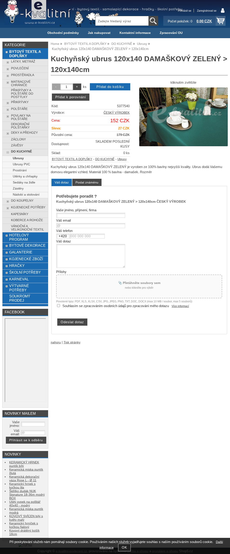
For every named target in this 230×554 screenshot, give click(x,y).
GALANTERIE (20, 252)
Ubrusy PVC (21, 164)
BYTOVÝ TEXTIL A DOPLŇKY (72, 159)
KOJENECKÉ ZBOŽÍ (26, 259)
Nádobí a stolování (26, 194)
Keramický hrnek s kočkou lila (22, 485)
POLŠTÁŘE (19, 109)
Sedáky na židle (24, 182)
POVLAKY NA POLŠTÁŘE (20, 117)
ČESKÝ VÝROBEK (117, 112)
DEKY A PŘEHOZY (24, 132)
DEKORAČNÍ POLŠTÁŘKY (20, 125)
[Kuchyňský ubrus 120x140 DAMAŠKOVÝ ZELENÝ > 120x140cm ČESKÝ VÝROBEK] (183, 116)
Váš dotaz (62, 182)
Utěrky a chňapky (25, 176)
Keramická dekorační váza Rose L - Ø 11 (24, 478)
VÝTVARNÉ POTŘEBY (19, 288)
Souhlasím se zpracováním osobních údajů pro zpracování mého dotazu (115, 306)
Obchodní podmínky (63, 33)
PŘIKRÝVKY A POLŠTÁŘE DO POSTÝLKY (22, 94)
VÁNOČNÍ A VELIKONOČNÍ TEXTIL (27, 228)
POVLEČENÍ (20, 68)
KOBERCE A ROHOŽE (27, 220)
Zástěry (18, 188)
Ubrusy (122, 159)
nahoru (56, 342)
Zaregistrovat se (207, 10)
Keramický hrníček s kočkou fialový (23, 525)
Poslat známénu (86, 182)
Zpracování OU (171, 33)
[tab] (61, 182)
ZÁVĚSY (17, 145)
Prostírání (20, 170)
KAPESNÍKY (19, 214)
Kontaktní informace (135, 33)
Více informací (180, 306)
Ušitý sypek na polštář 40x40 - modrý (24, 503)
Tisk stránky (72, 342)
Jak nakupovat (99, 33)
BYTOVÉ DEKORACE (27, 245)
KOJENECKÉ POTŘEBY (28, 207)
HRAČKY (17, 266)
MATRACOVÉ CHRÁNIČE (21, 83)
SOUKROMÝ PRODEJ (19, 298)
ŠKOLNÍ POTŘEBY (25, 272)
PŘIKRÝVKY (20, 102)
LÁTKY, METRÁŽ (23, 61)
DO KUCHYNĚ (105, 159)
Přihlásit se (184, 10)
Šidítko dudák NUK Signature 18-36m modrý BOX (27, 494)
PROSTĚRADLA (22, 75)
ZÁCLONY (18, 139)
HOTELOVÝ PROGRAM (19, 237)
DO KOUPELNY (22, 200)
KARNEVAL (19, 279)
